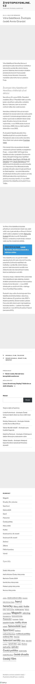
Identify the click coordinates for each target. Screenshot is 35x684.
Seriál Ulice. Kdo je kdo (10, 582)
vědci (19, 644)
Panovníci (6, 518)
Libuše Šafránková (19, 162)
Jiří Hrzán (24, 159)
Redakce (17, 15)
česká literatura (8, 655)
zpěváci (14, 647)
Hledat (5, 396)
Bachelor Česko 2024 (10, 578)
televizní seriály (12, 640)
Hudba (5, 530)
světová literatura (9, 634)
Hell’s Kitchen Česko (8, 602)
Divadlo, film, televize (15, 355)
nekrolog (26, 613)
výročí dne (12, 644)
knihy (4, 609)
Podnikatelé (15, 619)
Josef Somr (17, 159)
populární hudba (8, 623)
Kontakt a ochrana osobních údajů (13, 674)
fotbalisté (24, 598)
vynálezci (5, 644)
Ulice (23, 641)
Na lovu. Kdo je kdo (9, 590)
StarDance (18, 630)
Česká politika (8, 522)
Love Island (7, 613)
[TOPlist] (3, 683)
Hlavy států (7, 526)
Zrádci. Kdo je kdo (9, 570)
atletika (5, 598)
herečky (9, 360)
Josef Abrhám (7, 159)
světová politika (23, 634)
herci (18, 601)
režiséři (5, 626)
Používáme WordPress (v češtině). (13, 677)
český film (22, 358)
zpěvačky (7, 647)
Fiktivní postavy (8, 549)
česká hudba (23, 651)
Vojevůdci (29, 640)
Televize (16, 637)
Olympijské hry (7, 616)
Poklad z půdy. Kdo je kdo (11, 586)
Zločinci (5, 542)
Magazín (6, 498)
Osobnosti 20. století (10, 538)
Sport (5, 514)
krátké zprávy (19, 609)
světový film (8, 637)
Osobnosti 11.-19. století (11, 534)
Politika (21, 619)
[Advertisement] (17, 42)
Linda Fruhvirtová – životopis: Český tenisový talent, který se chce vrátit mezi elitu (17, 415)
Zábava (5, 546)
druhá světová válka (14, 598)
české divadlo (11, 358)
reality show (21, 622)
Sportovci (6, 506)
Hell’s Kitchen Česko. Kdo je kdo (14, 574)
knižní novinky (10, 609)
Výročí (5, 553)
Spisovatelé (7, 510)
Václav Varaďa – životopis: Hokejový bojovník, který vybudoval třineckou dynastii (15, 443)
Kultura (27, 609)
